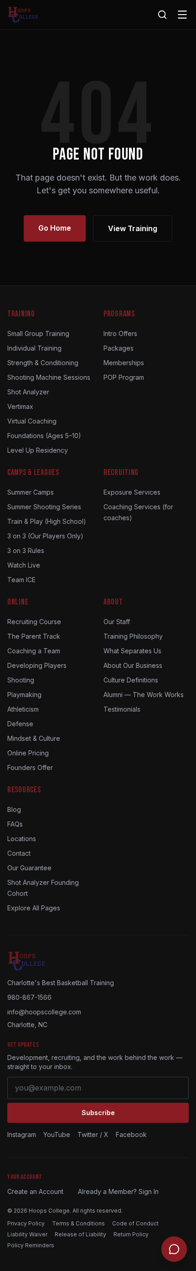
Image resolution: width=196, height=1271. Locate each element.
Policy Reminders (30, 1245)
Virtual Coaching (32, 421)
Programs (119, 314)
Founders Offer (30, 767)
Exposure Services (131, 492)
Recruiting (121, 472)
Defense (20, 724)
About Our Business (132, 665)
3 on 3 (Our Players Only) (45, 536)
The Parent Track (33, 636)
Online (17, 602)
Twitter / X (92, 1134)
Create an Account (35, 1191)
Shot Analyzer (28, 392)
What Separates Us (132, 651)
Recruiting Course (34, 621)
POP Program (123, 377)
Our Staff (116, 621)
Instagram (21, 1134)
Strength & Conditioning (42, 363)
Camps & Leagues (33, 472)
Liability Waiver (27, 1234)
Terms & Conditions (78, 1223)
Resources (24, 790)
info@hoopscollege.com (44, 1012)
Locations (21, 838)
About (113, 602)
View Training (132, 228)
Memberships (123, 363)
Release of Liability (80, 1234)
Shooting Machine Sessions (48, 377)
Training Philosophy (133, 636)
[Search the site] (162, 15)
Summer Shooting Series (44, 507)
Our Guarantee (29, 868)
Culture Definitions (130, 680)
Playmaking (24, 694)
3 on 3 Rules (25, 550)
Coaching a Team (33, 651)
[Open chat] (174, 1249)
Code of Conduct (135, 1223)
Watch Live (23, 565)
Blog (14, 809)
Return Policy (131, 1234)
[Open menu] (182, 15)
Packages (118, 348)
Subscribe (98, 1112)
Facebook (131, 1134)
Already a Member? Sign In (118, 1191)
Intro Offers (120, 333)
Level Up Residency (37, 450)
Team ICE (21, 580)
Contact (19, 853)
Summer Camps (30, 492)
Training (21, 314)
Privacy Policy (26, 1223)
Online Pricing (28, 753)
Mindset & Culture (33, 738)
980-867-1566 (29, 997)
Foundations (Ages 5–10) (44, 435)
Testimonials (121, 709)
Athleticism (23, 709)
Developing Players (37, 665)
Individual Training (34, 348)
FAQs (15, 824)
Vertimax (20, 406)
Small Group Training (38, 333)
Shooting (20, 680)
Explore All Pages (33, 908)
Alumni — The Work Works (143, 694)
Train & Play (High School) (46, 521)
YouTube (56, 1134)
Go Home (54, 227)
